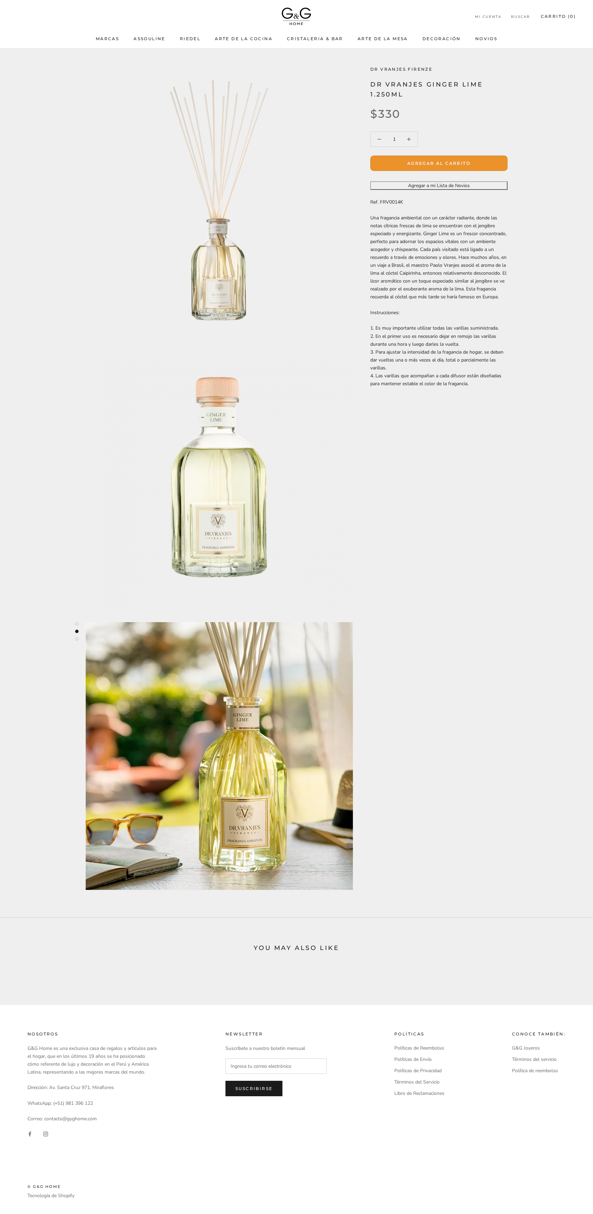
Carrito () (558, 16)
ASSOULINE (149, 38)
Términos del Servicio (417, 1082)
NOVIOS (486, 38)
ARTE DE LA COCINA (243, 38)
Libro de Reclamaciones (419, 1093)
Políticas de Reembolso (419, 1048)
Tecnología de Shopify (50, 1195)
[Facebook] (29, 1133)
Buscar (520, 16)
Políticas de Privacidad (418, 1070)
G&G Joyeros (526, 1048)
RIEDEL (190, 38)
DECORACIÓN (441, 38)
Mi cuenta (488, 16)
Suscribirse (253, 1088)
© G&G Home (44, 1186)
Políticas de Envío (413, 1059)
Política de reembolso (535, 1070)
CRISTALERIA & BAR (315, 38)
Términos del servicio (534, 1059)
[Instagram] (45, 1133)
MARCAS (107, 38)
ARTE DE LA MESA (383, 38)
